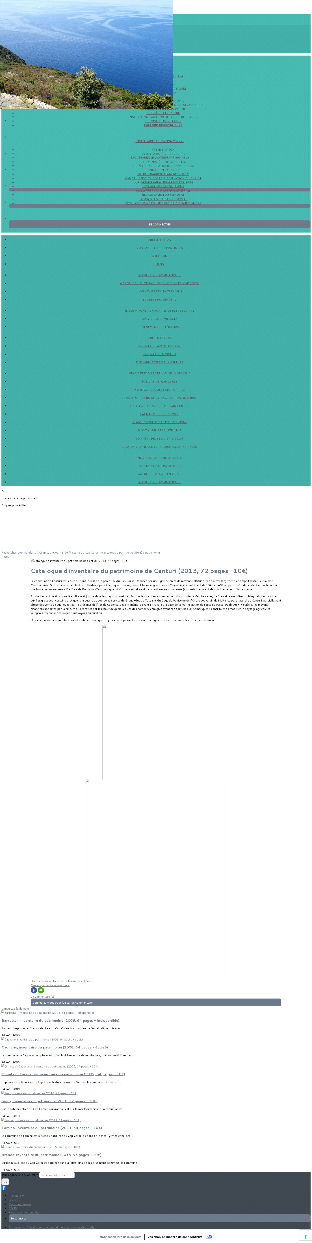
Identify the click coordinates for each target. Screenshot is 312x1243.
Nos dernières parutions (163, 186)
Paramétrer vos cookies (24, 1212)
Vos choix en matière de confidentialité (175, 1237)
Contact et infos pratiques (159, 248)
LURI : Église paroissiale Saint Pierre (159, 406)
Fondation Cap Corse (163, 170)
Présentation (163, 149)
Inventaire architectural (163, 153)
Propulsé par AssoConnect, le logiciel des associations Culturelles (52, 1227)
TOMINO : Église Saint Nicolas (163, 199)
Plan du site (16, 1196)
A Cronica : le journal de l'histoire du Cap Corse (159, 283)
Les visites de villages (163, 121)
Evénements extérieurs (159, 327)
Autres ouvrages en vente (163, 190)
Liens (159, 264)
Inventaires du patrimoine (159, 291)
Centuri (36, 985)
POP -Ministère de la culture (163, 162)
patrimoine (49, 985)
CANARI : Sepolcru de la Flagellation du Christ (163, 178)
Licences (14, 1200)
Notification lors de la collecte (121, 1237)
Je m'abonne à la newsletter (20, 1175)
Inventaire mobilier (159, 354)
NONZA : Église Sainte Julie (159, 430)
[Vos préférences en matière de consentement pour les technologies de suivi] (305, 1236)
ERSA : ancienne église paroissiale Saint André (163, 203)
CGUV (13, 1208)
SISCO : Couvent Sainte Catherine (159, 422)
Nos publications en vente (163, 182)
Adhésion (159, 256)
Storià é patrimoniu (163, 113)
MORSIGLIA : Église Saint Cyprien (160, 389)
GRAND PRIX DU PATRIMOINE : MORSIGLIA (163, 166)
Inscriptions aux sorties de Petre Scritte (163, 117)
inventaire (63, 985)
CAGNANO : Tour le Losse (159, 414)
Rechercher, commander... (163, 194)
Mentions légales (20, 1204)
